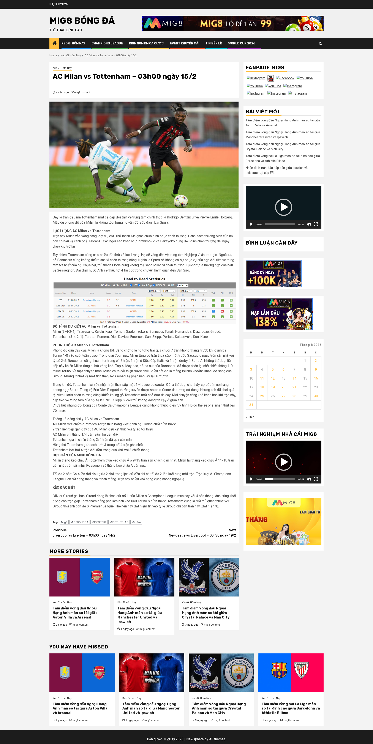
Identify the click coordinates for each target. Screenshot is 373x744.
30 (316, 396)
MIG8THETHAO (119, 522)
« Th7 (250, 417)
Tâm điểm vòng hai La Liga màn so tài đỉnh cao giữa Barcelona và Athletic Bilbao (291, 708)
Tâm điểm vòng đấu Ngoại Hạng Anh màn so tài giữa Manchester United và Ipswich (139, 615)
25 (262, 396)
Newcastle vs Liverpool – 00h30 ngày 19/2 (202, 532)
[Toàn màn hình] (316, 224)
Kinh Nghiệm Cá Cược (146, 43)
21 (294, 387)
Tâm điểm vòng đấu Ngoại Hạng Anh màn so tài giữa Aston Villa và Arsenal (75, 612)
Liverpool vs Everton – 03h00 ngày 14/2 (84, 532)
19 (273, 387)
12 (273, 378)
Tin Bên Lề (213, 43)
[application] (283, 207)
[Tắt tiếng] (309, 224)
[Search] (320, 43)
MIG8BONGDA (80, 522)
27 (284, 396)
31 (251, 405)
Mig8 (64, 522)
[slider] (280, 224)
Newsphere (195, 739)
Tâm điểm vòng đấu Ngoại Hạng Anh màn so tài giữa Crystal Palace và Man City (206, 612)
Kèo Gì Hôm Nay (73, 43)
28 (294, 396)
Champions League (107, 43)
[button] (283, 207)
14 (294, 378)
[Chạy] (251, 224)
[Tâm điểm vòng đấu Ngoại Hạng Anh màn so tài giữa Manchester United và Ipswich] (144, 577)
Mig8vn (136, 522)
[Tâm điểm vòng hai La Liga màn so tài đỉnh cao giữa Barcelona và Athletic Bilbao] (291, 672)
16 (316, 378)
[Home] (54, 44)
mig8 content (82, 92)
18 (262, 387)
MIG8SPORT (99, 522)
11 (262, 378)
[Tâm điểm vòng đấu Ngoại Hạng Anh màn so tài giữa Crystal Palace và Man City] (209, 577)
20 (284, 387)
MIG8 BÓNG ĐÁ (82, 20)
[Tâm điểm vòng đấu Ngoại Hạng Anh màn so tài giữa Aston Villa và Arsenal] (79, 577)
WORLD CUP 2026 (241, 43)
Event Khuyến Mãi (184, 43)
